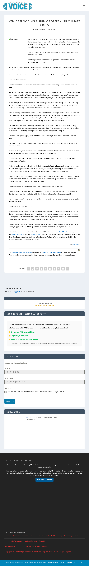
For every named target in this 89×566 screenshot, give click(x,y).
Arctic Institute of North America (62, 232)
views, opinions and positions (22, 252)
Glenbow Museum (18, 234)
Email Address (9, 378)
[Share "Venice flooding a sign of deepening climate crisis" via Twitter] (32, 269)
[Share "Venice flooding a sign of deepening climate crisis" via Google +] (37, 269)
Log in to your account (19, 336)
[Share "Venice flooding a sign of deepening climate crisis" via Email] (63, 269)
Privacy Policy (78, 563)
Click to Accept (66, 563)
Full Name (8, 368)
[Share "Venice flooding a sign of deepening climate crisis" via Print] (67, 269)
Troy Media (76, 245)
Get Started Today (44, 480)
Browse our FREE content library (23, 332)
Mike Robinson (40, 29)
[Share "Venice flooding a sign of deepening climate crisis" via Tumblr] (41, 269)
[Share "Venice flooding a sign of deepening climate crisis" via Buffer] (54, 269)
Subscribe (10, 401)
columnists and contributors (51, 252)
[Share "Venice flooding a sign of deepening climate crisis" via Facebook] (28, 269)
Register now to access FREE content (24, 339)
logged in (17, 292)
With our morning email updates (15, 363)
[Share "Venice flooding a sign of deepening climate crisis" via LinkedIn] (50, 269)
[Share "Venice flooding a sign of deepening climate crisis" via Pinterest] (46, 269)
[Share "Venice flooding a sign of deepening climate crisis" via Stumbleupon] (59, 269)
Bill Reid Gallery (35, 234)
